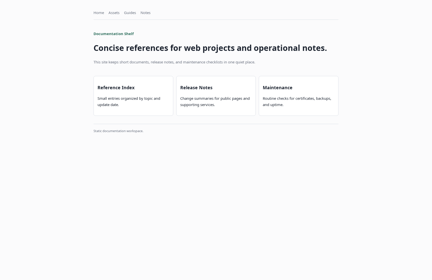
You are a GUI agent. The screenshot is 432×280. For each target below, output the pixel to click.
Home (99, 12)
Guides (130, 12)
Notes (145, 12)
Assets (114, 12)
